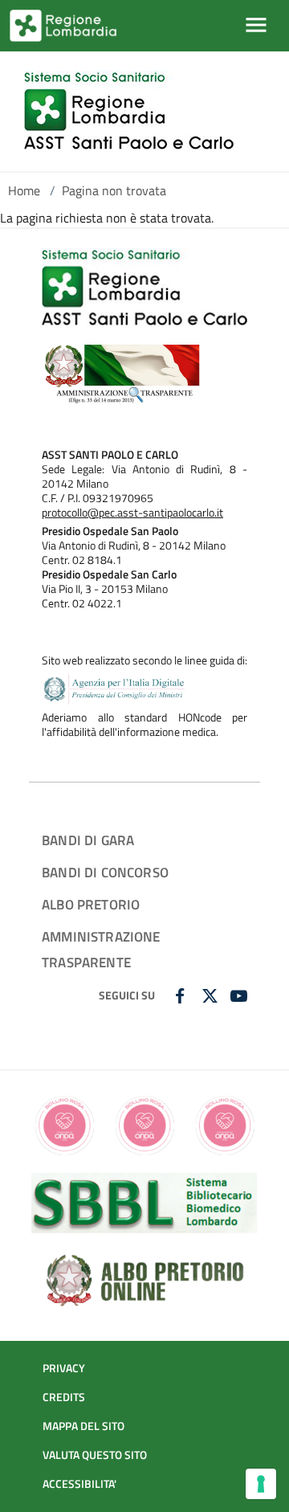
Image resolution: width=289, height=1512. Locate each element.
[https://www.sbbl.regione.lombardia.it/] (144, 1201)
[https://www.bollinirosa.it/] (144, 1124)
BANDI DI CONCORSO (105, 872)
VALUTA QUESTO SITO (95, 1455)
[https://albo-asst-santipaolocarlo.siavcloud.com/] (144, 1278)
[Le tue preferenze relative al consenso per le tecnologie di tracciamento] (261, 1484)
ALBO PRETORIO (91, 904)
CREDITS (64, 1397)
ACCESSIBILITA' (79, 1484)
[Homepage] (129, 111)
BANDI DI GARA (88, 840)
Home (24, 190)
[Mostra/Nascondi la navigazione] (256, 25)
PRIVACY (64, 1368)
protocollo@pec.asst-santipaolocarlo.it (132, 512)
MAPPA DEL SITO (83, 1426)
